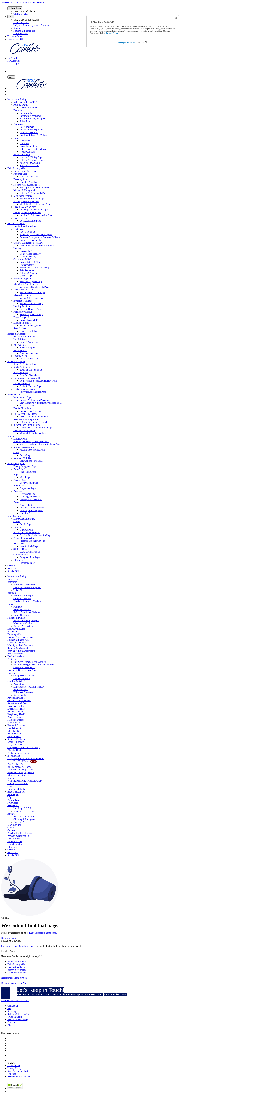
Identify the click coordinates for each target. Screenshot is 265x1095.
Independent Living (16, 961)
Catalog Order (15, 8)
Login (16, 63)
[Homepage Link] (25, 53)
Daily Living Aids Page (24, 171)
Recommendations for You (14, 978)
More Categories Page (24, 518)
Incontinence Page (22, 397)
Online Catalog (20, 13)
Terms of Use (13, 1065)
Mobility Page (20, 438)
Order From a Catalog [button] (24, 11)
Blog (9, 1025)
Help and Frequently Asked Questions (31, 25)
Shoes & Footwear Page (25, 364)
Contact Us (12, 1005)
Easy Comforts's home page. (43, 932)
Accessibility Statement (12, 2)
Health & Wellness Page (25, 226)
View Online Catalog (17, 1019)
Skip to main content (34, 2)
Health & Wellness (16, 967)
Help (11, 17)
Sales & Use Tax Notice (19, 1071)
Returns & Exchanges (24, 30)
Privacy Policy (14, 1068)
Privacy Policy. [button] (112, 33)
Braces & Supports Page (25, 336)
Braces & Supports (16, 970)
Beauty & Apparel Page (24, 466)
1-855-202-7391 (21, 22)
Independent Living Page (25, 102)
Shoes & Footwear (16, 972)
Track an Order (20, 33)
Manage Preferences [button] (126, 43)
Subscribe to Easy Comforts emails (18, 946)
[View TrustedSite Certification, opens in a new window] (15, 1088)
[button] (142, 42)
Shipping (17, 28)
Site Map (11, 1073)
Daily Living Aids (16, 964)
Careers (11, 1022)
